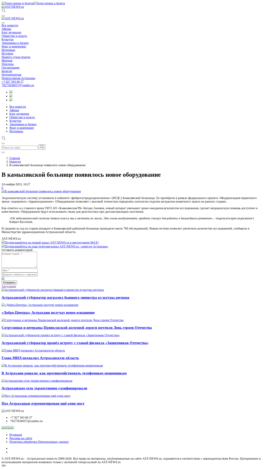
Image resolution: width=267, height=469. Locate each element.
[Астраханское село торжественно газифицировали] (37, 380)
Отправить (9, 282)
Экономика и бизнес (15, 43)
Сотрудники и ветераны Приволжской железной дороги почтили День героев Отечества (77, 328)
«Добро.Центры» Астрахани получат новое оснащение (48, 312)
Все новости (10, 25)
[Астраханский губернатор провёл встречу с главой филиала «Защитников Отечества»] (61, 335)
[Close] (3, 22)
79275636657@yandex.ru (18, 85)
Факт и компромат (14, 46)
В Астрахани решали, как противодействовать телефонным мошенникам (64, 373)
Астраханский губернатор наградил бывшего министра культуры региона (65, 297)
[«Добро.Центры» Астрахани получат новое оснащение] (40, 305)
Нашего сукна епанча (16, 57)
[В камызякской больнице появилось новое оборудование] (41, 191)
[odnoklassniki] (11, 96)
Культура (7, 39)
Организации (11, 67)
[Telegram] (11, 92)
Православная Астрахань (18, 78)
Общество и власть (14, 36)
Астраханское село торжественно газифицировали (44, 388)
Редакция (15, 434)
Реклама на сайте (20, 438)
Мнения (7, 60)
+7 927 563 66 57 (13, 81)
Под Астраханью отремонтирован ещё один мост (43, 403)
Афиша (6, 28)
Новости (15, 161)
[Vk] (11, 100)
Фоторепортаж (11, 74)
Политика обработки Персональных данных (39, 441)
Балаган (7, 71)
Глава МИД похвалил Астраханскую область (40, 358)
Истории (7, 53)
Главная (14, 158)
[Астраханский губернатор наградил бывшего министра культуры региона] (53, 289)
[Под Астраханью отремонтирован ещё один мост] (36, 395)
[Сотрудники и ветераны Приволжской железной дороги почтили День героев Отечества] (63, 320)
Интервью (8, 50)
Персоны (8, 64)
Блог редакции (11, 32)
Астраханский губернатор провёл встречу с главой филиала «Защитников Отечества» (75, 343)
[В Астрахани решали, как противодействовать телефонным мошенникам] (52, 365)
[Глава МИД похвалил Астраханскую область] (33, 350)
